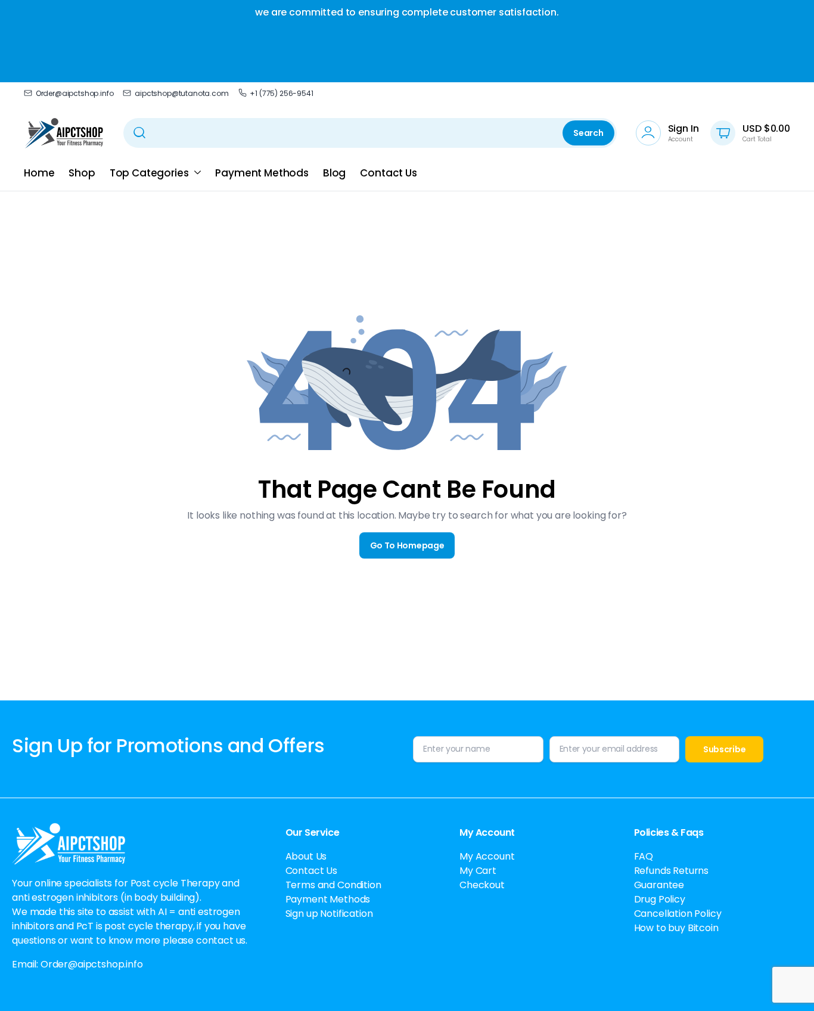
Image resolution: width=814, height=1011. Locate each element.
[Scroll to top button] (787, 984)
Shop (82, 173)
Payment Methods (262, 173)
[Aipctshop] (64, 132)
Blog (334, 173)
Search (588, 133)
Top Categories (149, 173)
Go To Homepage (407, 545)
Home (39, 173)
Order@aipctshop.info (74, 93)
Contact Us (388, 173)
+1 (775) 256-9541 (281, 93)
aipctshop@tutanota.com (181, 93)
